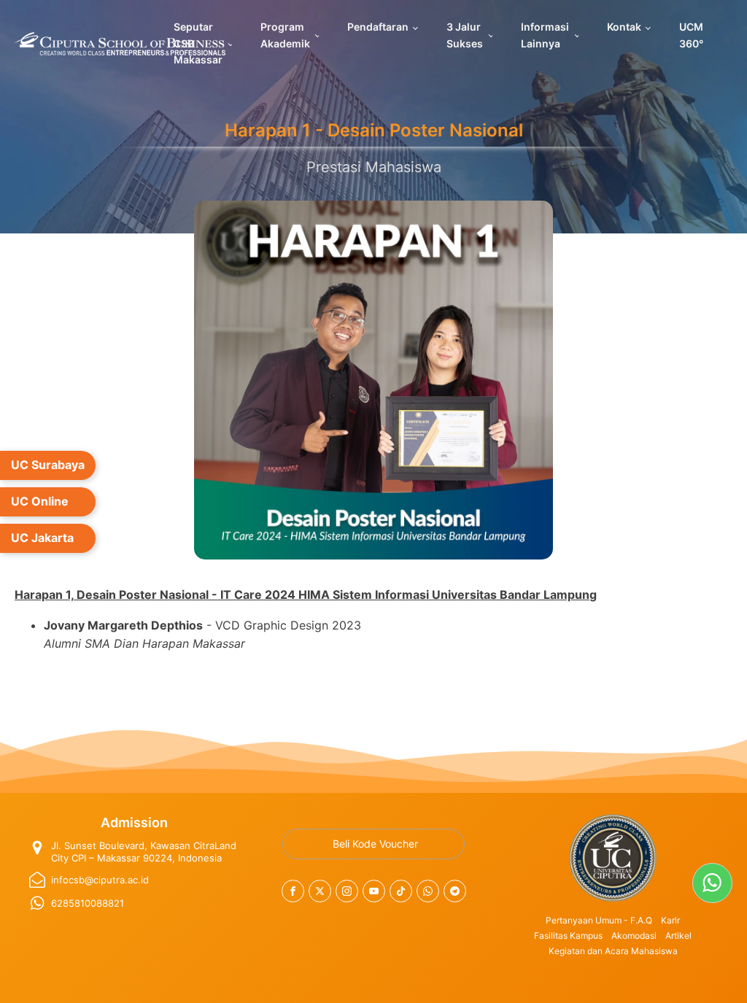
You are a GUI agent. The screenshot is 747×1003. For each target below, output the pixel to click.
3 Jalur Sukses (464, 34)
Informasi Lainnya (545, 34)
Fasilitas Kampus (568, 935)
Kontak (624, 26)
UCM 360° (691, 34)
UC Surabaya (48, 464)
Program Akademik (285, 34)
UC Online (40, 501)
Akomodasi (634, 935)
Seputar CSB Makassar (198, 43)
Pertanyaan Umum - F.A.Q (599, 920)
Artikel (678, 935)
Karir (670, 920)
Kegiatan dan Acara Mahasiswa (613, 950)
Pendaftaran (378, 26)
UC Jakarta (42, 537)
